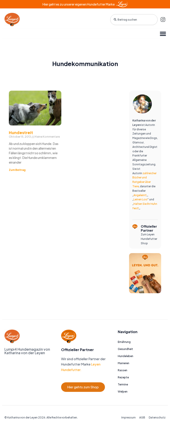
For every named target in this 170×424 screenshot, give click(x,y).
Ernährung (124, 342)
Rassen (122, 370)
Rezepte (123, 377)
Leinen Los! (140, 199)
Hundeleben (125, 356)
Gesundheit (125, 349)
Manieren (123, 363)
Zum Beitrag (17, 170)
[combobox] (134, 19)
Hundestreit (21, 132)
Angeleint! (140, 195)
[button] (163, 34)
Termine (123, 384)
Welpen (123, 391)
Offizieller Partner (149, 228)
